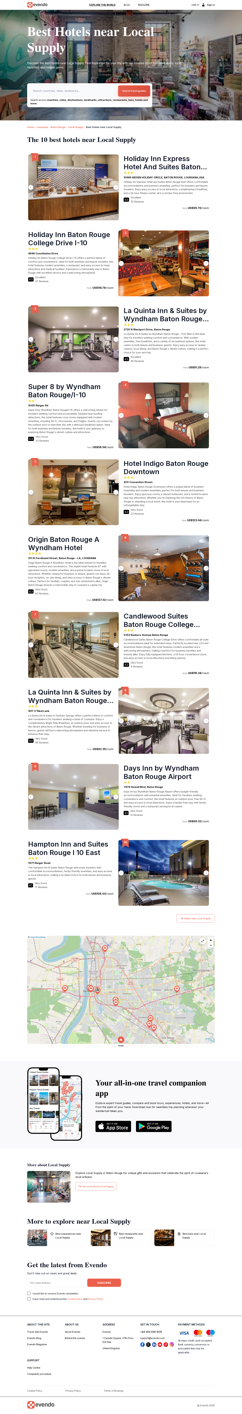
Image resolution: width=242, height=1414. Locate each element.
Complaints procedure (39, 1374)
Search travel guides (134, 90)
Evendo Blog (34, 1338)
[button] (97, 990)
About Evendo (72, 1331)
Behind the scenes (75, 1338)
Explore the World (102, 5)
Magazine (144, 5)
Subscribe (104, 1282)
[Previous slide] (30, 187)
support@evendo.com (152, 1338)
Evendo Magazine (37, 1344)
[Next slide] (115, 187)
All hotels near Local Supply (196, 918)
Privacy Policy (95, 1299)
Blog (127, 5)
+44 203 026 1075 (151, 1331)
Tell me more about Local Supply (96, 1186)
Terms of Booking (113, 1390)
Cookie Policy (74, 1299)
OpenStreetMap (38, 937)
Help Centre (33, 1367)
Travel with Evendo (37, 1331)
